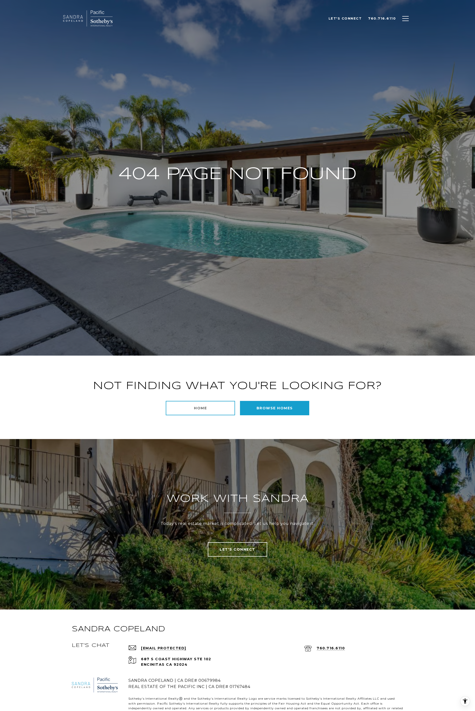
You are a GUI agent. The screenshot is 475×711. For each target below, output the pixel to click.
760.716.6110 (331, 648)
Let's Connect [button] (237, 549)
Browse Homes (275, 408)
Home (200, 408)
